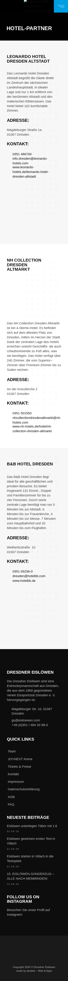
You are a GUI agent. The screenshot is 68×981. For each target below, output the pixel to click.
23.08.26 (13, 831)
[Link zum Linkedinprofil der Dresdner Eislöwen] (47, 977)
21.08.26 (13, 849)
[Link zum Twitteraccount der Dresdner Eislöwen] (35, 977)
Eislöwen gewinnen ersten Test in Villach (31, 841)
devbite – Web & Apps (39, 970)
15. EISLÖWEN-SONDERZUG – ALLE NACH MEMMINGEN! (30, 876)
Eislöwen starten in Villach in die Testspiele (30, 859)
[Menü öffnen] (61, 6)
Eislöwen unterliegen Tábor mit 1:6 (32, 826)
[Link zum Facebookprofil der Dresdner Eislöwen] (11, 977)
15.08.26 (13, 884)
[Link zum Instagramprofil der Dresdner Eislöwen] (23, 977)
